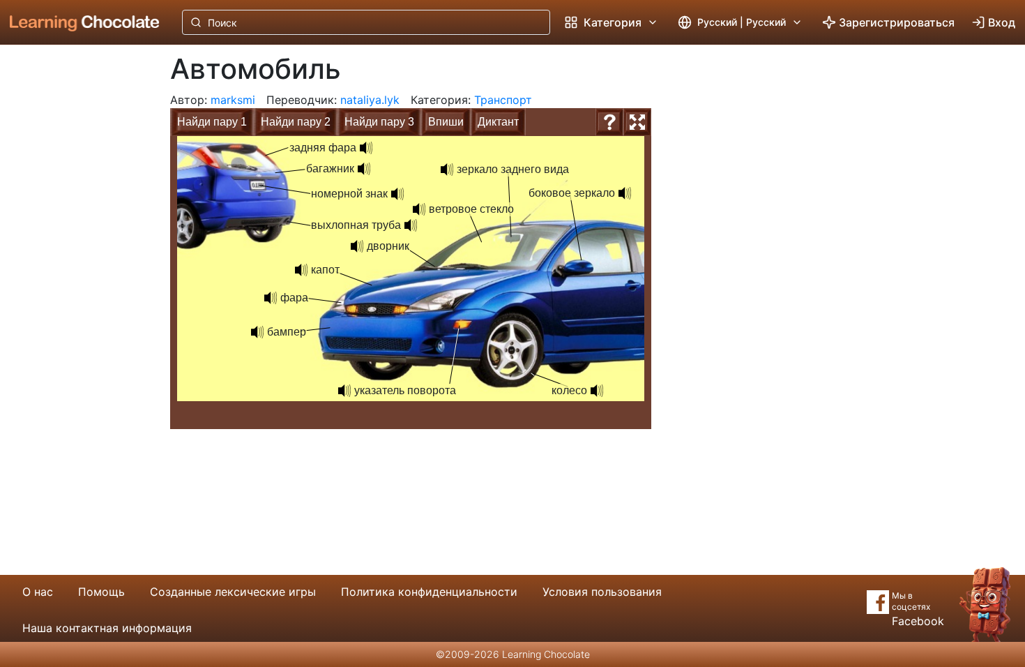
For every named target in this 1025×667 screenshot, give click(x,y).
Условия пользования (602, 592)
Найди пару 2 (296, 122)
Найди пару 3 (379, 122)
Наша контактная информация (107, 628)
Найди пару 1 (212, 122)
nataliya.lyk (370, 100)
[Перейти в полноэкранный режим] (637, 122)
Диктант (498, 122)
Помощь (101, 592)
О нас (37, 592)
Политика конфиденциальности (429, 592)
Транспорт (503, 100)
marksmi (233, 100)
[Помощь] (609, 122)
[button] (419, 209)
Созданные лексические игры (233, 592)
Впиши (446, 122)
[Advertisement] (74, 275)
